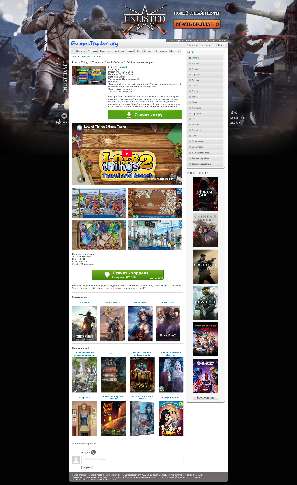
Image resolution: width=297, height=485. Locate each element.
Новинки (80, 51)
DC (138, 51)
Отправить (88, 467)
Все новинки (205, 397)
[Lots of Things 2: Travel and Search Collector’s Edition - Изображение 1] (99, 218)
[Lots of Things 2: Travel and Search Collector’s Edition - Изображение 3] (99, 250)
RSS (224, 40)
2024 (124, 67)
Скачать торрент (137, 275)
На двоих (147, 51)
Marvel (130, 51)
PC (89, 56)
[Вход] (93, 452)
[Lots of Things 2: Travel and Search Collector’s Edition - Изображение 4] (155, 250)
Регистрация (202, 40)
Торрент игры (79, 56)
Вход (214, 40)
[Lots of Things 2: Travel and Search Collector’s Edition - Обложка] (89, 84)
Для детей (175, 51)
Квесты (97, 56)
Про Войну (119, 51)
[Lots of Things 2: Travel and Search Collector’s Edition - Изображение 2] (155, 218)
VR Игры (92, 51)
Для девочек (161, 51)
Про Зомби (105, 51)
